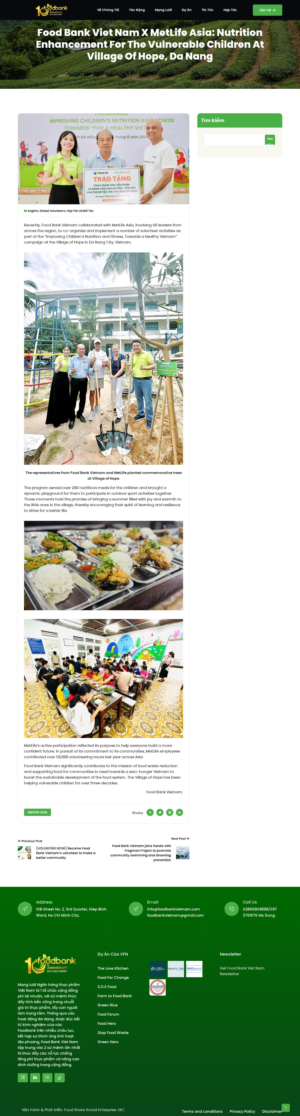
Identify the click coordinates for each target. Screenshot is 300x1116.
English (33, 211)
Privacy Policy (242, 1111)
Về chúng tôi (108, 10)
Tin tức (207, 10)
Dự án (187, 10)
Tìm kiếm (212, 120)
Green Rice (108, 1005)
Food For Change (113, 977)
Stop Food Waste (113, 1032)
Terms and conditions (202, 1111)
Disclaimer (272, 1111)
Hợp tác (230, 10)
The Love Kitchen (113, 968)
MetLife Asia (37, 812)
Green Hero (108, 1041)
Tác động (137, 10)
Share (137, 812)
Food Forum (108, 1014)
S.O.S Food (107, 986)
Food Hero (107, 1023)
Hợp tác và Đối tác (80, 211)
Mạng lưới (163, 10)
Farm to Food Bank (115, 995)
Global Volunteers (52, 211)
